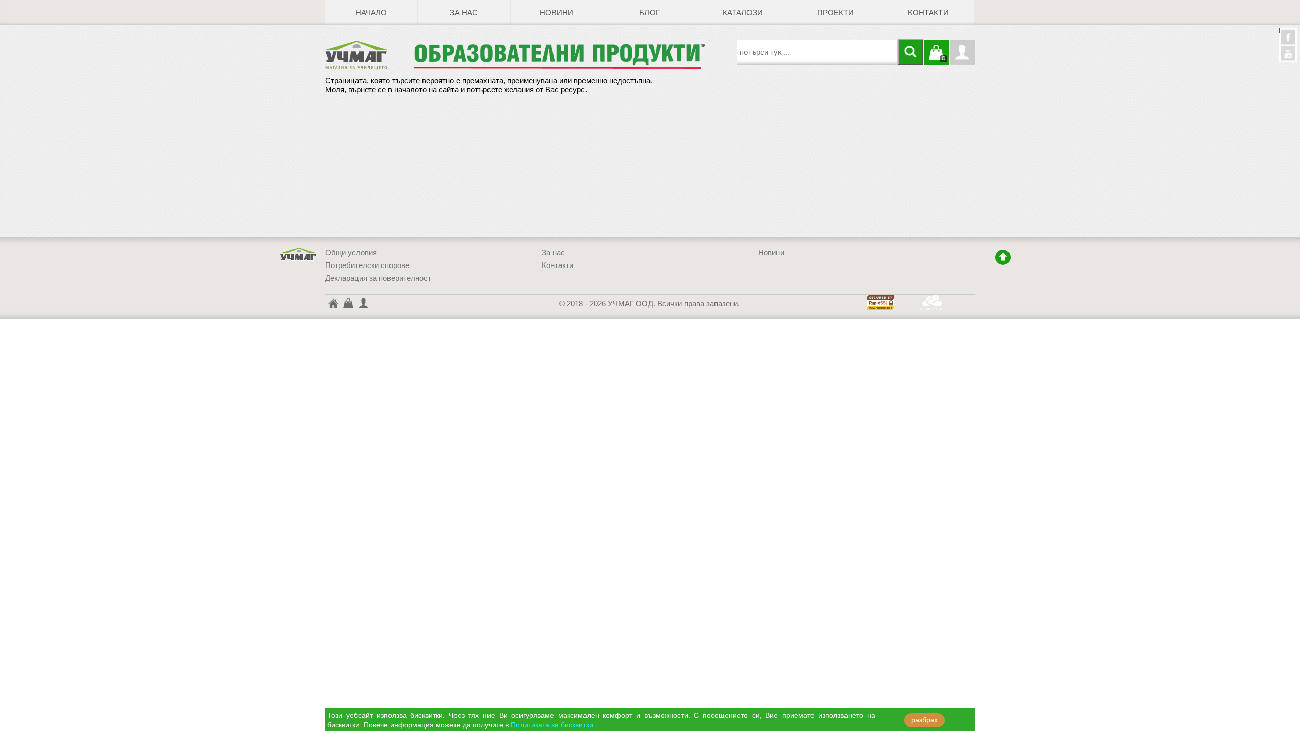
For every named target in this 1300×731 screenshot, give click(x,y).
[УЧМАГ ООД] (369, 55)
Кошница (347, 302)
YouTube (1288, 53)
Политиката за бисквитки (552, 725)
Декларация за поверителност (378, 278)
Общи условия (351, 253)
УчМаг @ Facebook (1288, 41)
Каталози (743, 13)
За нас (464, 13)
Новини (556, 13)
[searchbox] (817, 52)
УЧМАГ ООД (298, 254)
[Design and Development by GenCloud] (932, 308)
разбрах (924, 720)
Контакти (928, 13)
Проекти (835, 13)
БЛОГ (649, 13)
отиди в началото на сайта (1003, 257)
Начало (371, 13)
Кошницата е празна (936, 58)
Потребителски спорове (367, 265)
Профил (962, 52)
